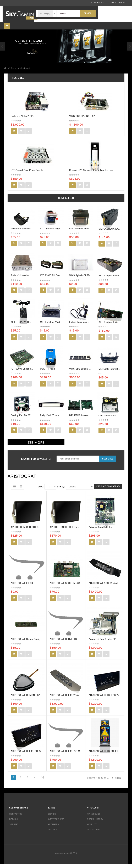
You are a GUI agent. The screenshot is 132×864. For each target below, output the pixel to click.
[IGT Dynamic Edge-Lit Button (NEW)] (51, 218)
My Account (93, 814)
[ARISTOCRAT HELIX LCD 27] (105, 680)
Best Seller (66, 198)
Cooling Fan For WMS (22, 416)
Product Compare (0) (108, 486)
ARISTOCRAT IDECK (22, 583)
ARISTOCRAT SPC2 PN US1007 (67, 583)
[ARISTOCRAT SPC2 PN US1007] (65, 568)
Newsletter (93, 829)
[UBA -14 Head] (51, 358)
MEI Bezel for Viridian (51, 322)
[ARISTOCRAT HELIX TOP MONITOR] (65, 736)
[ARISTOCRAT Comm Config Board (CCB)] (27, 624)
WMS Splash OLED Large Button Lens (89, 276)
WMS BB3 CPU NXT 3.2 (82, 116)
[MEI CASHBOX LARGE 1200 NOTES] (110, 218)
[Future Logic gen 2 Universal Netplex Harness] (81, 312)
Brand (13, 68)
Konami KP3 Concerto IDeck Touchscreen (91, 170)
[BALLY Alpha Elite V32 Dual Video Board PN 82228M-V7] (110, 312)
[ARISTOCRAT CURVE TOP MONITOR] (65, 624)
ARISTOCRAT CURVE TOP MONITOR (70, 639)
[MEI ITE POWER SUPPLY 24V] (22, 312)
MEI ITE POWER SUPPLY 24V (27, 322)
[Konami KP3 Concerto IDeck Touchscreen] (95, 156)
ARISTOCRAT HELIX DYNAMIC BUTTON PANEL (75, 695)
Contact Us (15, 814)
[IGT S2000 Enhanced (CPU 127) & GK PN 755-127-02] (22, 358)
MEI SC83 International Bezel (113, 369)
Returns (13, 819)
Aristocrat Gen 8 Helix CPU (103, 639)
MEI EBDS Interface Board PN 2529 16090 (91, 416)
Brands (52, 814)
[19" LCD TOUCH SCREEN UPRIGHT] (65, 512)
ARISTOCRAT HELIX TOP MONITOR (69, 751)
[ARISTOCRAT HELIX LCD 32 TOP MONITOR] (27, 736)
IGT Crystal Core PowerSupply (27, 170)
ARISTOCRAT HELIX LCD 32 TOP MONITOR (34, 751)
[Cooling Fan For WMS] (22, 405)
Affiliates (53, 824)
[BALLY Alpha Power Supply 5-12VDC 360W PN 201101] (110, 265)
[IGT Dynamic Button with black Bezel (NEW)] (81, 218)
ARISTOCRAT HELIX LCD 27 (104, 695)
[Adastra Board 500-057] (105, 512)
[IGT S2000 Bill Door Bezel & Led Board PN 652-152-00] (51, 265)
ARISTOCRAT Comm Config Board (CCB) (32, 639)
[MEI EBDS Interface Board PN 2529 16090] (81, 405)
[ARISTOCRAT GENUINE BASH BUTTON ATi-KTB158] (27, 680)
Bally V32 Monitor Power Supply (28, 276)
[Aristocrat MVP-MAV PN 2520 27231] (22, 218)
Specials (52, 829)
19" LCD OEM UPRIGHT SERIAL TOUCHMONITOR (37, 527)
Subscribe (107, 459)
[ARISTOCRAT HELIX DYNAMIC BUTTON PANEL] (65, 680)
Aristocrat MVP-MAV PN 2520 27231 (30, 229)
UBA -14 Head (47, 369)
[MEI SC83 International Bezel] (110, 358)
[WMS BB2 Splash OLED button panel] (81, 358)
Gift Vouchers (56, 819)
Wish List (92, 824)
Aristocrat (25, 68)
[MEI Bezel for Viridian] (51, 312)
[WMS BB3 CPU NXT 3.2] (95, 102)
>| (42, 777)
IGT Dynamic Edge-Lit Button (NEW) (59, 229)
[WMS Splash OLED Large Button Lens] (81, 265)
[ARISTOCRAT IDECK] (27, 568)
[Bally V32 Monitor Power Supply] (22, 265)
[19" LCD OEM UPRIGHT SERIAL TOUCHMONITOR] (27, 512)
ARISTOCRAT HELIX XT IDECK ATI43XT (110, 751)
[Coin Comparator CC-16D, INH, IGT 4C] (110, 405)
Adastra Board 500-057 (100, 527)
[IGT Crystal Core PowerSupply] (37, 156)
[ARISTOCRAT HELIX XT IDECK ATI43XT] (105, 736)
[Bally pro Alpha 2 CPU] (37, 102)
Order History (95, 819)
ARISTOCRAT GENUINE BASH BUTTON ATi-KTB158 (38, 695)
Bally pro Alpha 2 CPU (22, 116)
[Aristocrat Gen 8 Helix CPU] (105, 624)
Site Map (13, 824)
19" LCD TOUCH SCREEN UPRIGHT (69, 527)
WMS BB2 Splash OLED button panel (88, 369)
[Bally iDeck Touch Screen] (51, 405)
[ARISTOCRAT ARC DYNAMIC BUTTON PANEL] (105, 568)
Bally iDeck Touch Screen (53, 416)
